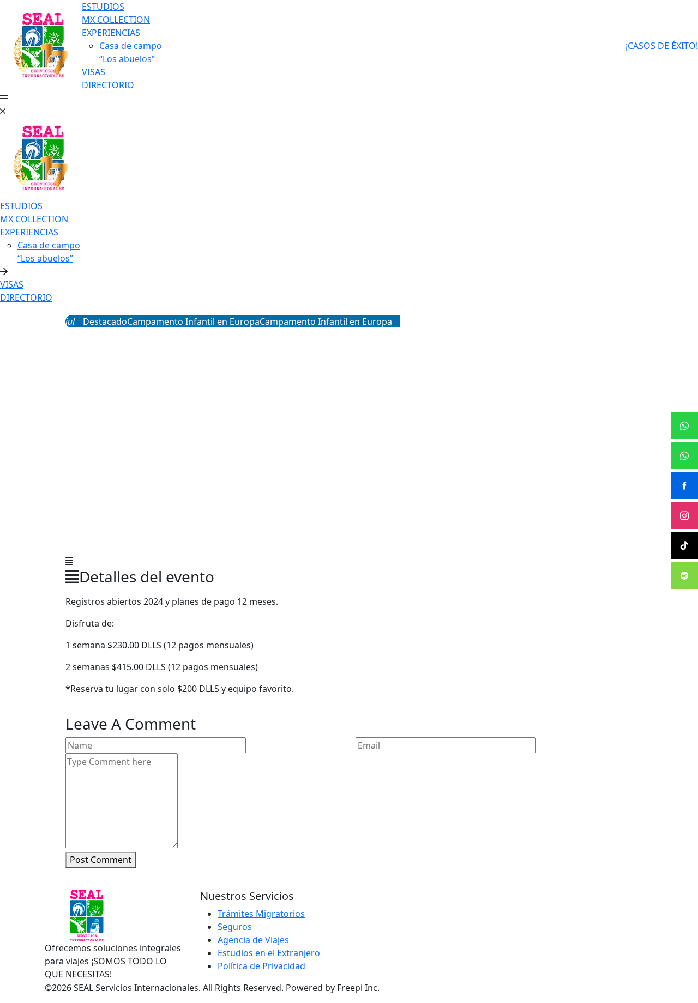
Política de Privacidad (261, 966)
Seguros (235, 927)
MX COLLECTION (116, 20)
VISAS (93, 72)
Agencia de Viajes (253, 940)
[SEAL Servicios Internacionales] (41, 45)
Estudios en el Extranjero (269, 953)
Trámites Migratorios (261, 914)
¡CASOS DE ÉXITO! (661, 46)
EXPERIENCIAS (111, 33)
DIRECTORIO (108, 85)
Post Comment (100, 860)
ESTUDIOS (103, 7)
